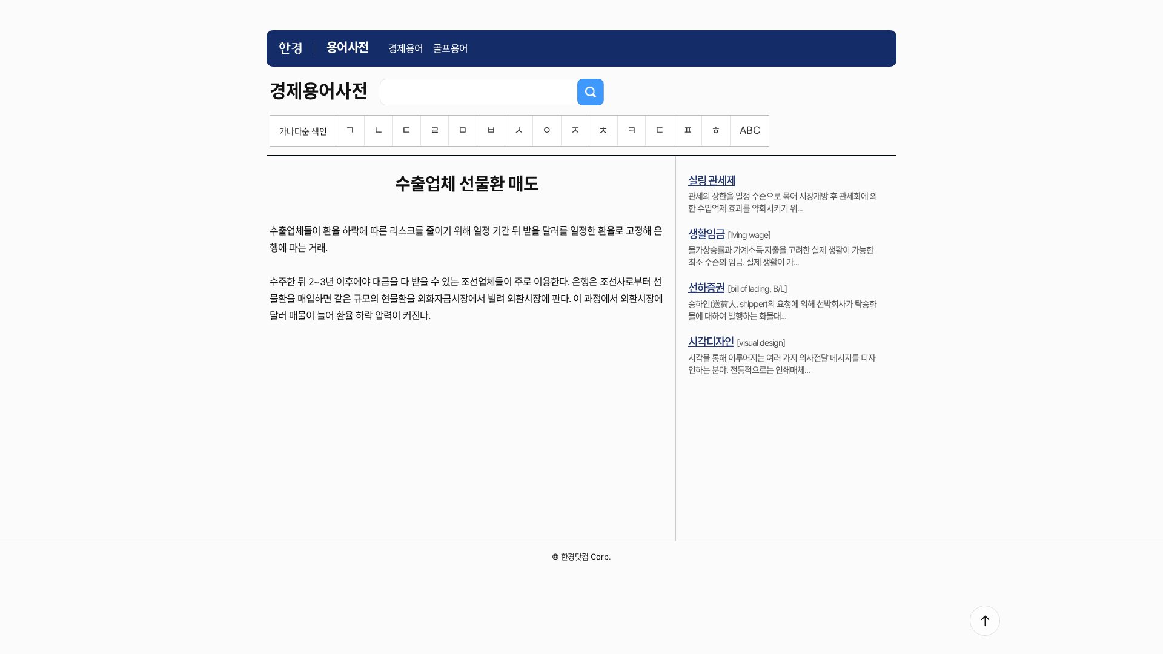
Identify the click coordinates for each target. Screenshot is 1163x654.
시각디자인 (711, 341)
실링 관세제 (711, 180)
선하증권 (706, 288)
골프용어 (450, 48)
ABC (750, 130)
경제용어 (405, 48)
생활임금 (706, 234)
